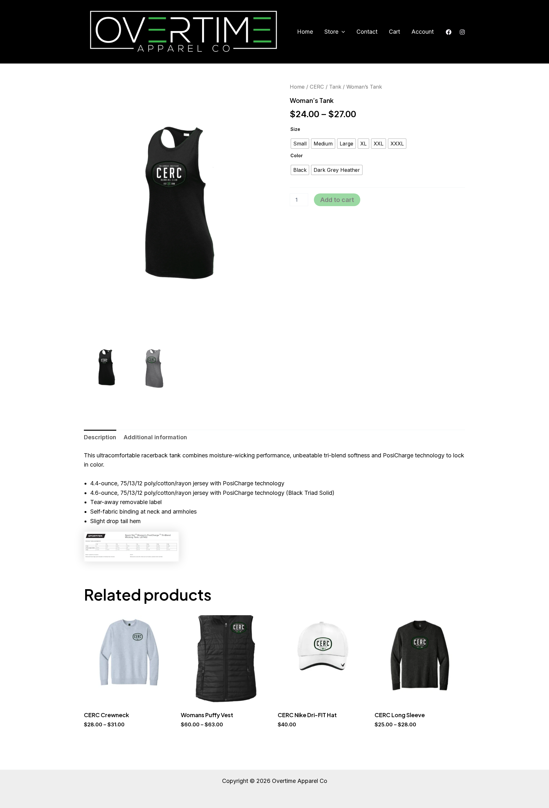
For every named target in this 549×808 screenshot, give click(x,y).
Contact (366, 31)
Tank (335, 87)
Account (422, 31)
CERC (317, 87)
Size (295, 129)
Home (305, 31)
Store (331, 31)
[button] (341, 31)
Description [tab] (100, 437)
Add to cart (337, 200)
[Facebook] (448, 32)
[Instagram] (462, 32)
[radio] (300, 143)
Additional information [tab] (155, 437)
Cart (394, 31)
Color (296, 155)
